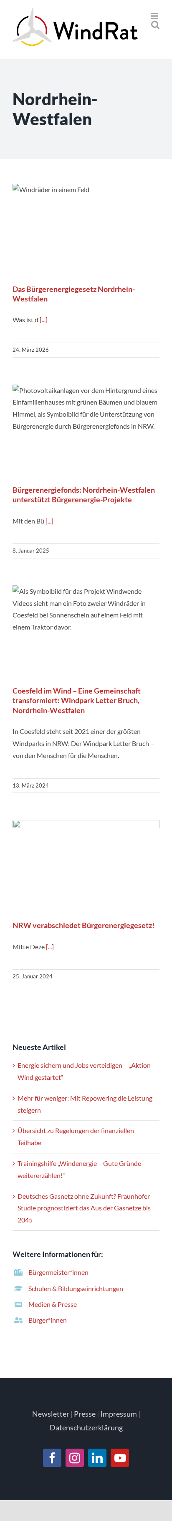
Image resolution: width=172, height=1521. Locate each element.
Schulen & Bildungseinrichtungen (75, 1288)
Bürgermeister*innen (58, 1272)
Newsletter (50, 1413)
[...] (44, 319)
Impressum (118, 1413)
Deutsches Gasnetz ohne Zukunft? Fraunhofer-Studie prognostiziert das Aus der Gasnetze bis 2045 (85, 1208)
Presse (85, 1413)
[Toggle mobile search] (155, 24)
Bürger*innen (47, 1320)
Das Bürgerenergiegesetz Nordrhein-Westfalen (86, 230)
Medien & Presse (52, 1304)
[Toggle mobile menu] (155, 16)
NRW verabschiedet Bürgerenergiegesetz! (86, 866)
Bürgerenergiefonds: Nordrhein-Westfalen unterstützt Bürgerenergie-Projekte (86, 431)
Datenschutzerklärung (86, 1427)
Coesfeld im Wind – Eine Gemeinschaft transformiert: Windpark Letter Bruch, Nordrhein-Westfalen (86, 632)
